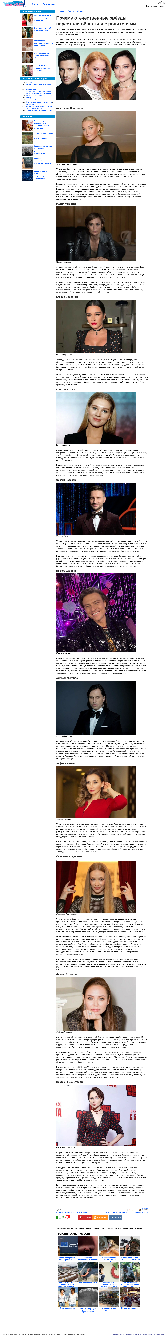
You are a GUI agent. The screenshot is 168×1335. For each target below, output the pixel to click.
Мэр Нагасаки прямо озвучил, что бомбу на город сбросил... (88, 1310)
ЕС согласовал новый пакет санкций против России (68, 1259)
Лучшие (80, 11)
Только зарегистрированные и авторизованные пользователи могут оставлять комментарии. (99, 1228)
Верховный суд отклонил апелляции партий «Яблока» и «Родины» (109, 1285)
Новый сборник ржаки (88, 1282)
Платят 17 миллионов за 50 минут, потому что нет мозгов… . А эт (50, 85)
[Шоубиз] (14, 7)
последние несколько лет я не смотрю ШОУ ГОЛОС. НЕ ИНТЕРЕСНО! (52, 111)
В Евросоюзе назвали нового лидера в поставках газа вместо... (67, 1284)
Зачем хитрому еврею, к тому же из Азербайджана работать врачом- (51, 87)
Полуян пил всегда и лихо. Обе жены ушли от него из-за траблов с (50, 106)
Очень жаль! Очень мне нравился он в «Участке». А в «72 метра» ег (51, 100)
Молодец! (29, 98)
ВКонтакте (117, 1217)
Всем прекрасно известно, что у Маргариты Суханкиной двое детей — (52, 102)
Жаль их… (29, 82)
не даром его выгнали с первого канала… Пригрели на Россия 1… (51, 113)
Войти (162, 2)
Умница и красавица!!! (34, 108)
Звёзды (62, 1210)
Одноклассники (102, 1217)
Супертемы (27, 117)
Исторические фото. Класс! (129, 1309)
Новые (61, 11)
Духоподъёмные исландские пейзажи (109, 1309)
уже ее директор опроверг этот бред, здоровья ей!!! (45, 91)
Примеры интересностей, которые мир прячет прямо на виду (88, 1260)
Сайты (35, 4)
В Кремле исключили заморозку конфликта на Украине (130, 1259)
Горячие (71, 11)
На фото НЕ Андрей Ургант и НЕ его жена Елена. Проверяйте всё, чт (52, 95)
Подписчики (49, 4)
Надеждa (145, 1210)
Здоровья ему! (30, 89)
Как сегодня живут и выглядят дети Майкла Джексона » (127, 1212)
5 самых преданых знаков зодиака (67, 1309)
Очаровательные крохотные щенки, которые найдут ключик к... (109, 1260)
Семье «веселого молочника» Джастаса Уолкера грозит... (130, 1284)
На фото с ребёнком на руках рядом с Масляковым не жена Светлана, (52, 93)
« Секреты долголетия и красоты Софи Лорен (73, 1212)
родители (67, 1210)
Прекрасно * (30, 104)
